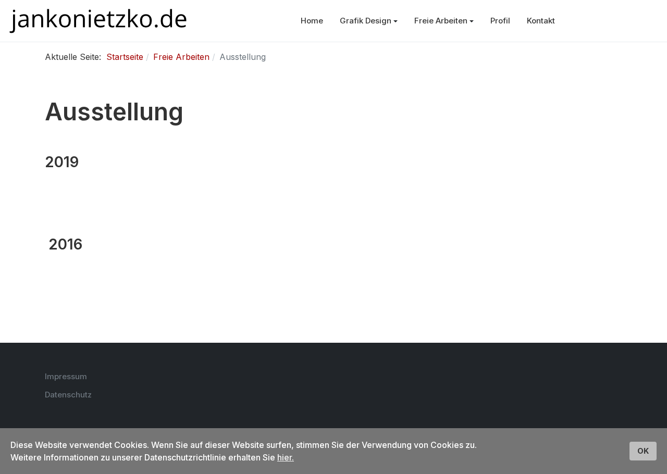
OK (643, 450)
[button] (368, 21)
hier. (285, 457)
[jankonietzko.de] (98, 21)
